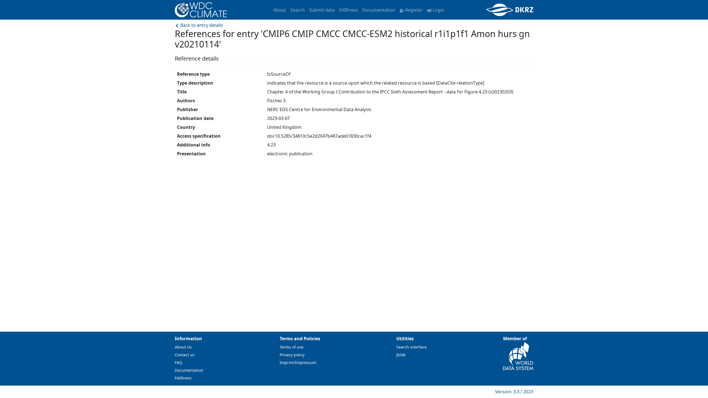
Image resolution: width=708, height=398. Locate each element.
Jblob (401, 354)
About (279, 10)
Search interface (411, 347)
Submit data (322, 10)
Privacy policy (292, 354)
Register (414, 10)
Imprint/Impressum (298, 362)
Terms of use (291, 347)
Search (297, 10)
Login (438, 10)
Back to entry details (201, 25)
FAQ (178, 362)
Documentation (378, 10)
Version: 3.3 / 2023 (514, 392)
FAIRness (348, 10)
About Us (183, 347)
